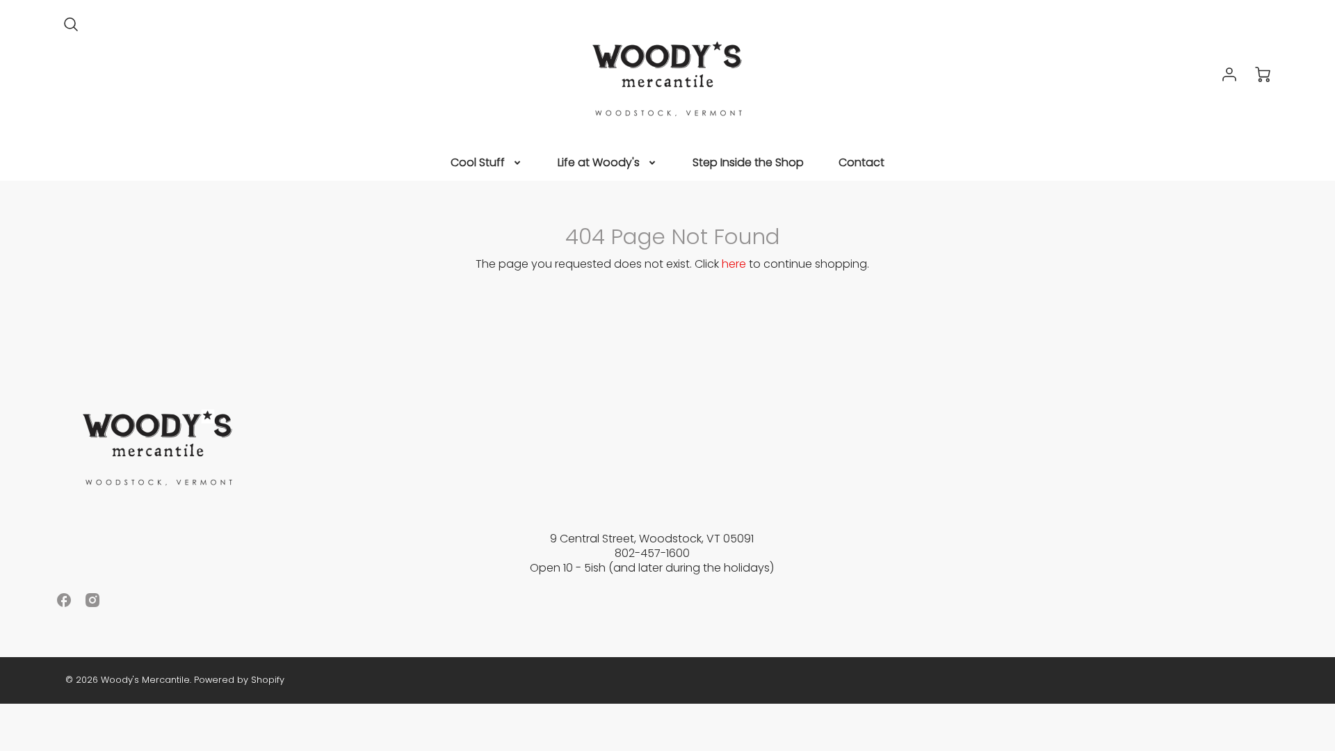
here (734, 264)
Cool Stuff (478, 163)
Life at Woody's (599, 163)
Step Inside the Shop (748, 163)
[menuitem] (487, 163)
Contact (861, 163)
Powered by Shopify (239, 680)
